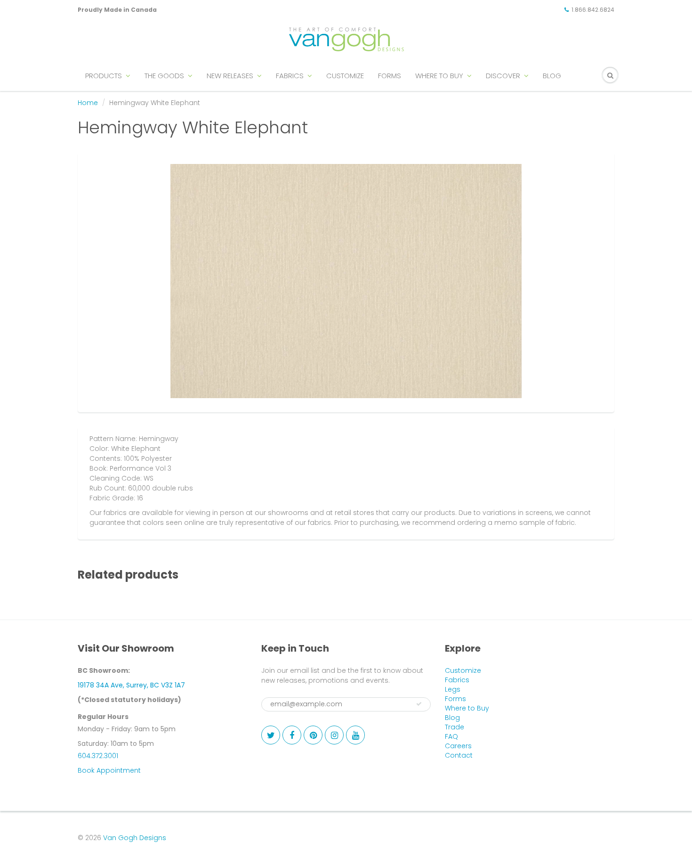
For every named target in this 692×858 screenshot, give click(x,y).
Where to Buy (467, 708)
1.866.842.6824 (592, 10)
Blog (452, 717)
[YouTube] (355, 735)
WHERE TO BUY (439, 76)
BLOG (552, 76)
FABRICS (290, 76)
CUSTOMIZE (345, 76)
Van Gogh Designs (134, 837)
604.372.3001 (98, 755)
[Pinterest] (313, 735)
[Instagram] (334, 735)
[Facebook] (291, 735)
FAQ (451, 736)
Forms (455, 698)
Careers (458, 746)
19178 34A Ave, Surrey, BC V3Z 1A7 (131, 685)
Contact (459, 755)
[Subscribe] (419, 703)
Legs (452, 689)
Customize (463, 670)
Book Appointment (109, 770)
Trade (454, 727)
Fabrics (457, 680)
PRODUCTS (103, 76)
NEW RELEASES (230, 76)
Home (88, 102)
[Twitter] (270, 735)
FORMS (389, 76)
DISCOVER (503, 76)
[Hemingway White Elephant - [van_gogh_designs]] (346, 281)
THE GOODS (164, 76)
